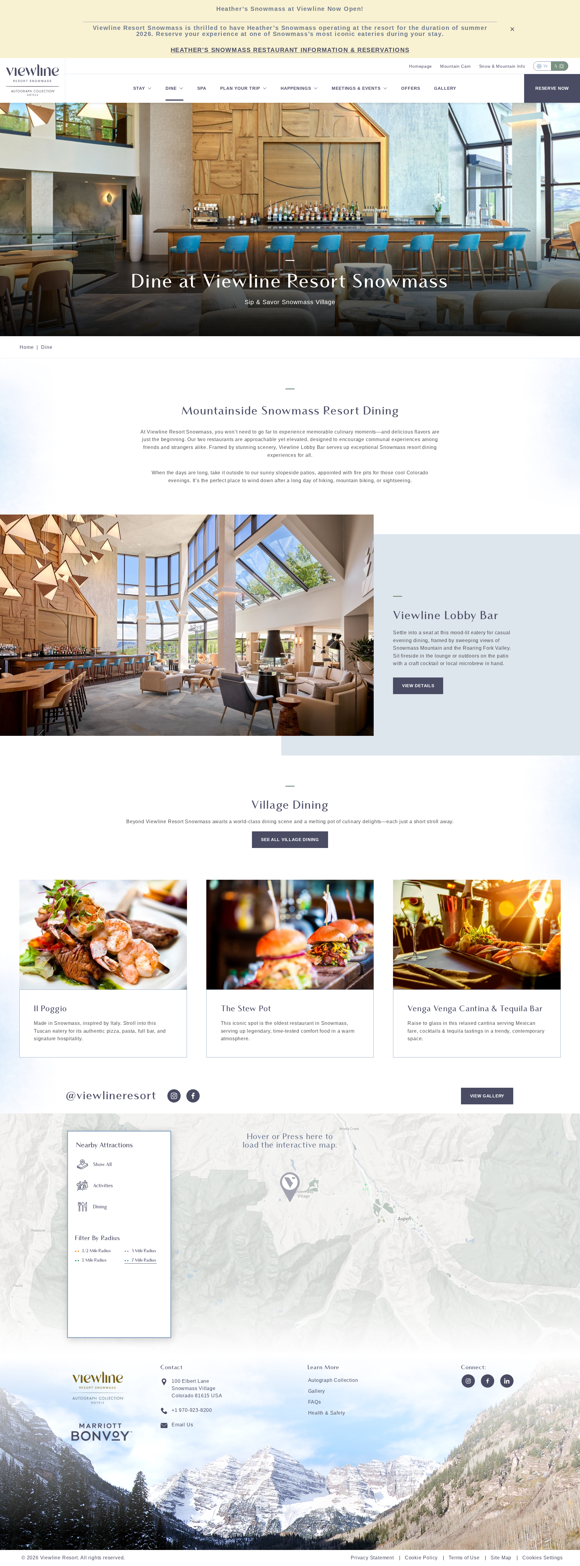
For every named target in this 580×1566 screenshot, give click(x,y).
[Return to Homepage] (32, 72)
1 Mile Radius (94, 1260)
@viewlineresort (111, 1096)
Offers (410, 88)
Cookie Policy (421, 1557)
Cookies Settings (542, 1557)
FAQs (314, 1402)
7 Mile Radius (143, 1260)
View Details (418, 685)
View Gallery (487, 1095)
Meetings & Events (356, 88)
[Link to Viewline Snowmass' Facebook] (487, 1381)
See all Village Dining (290, 839)
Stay (139, 88)
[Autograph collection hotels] (32, 94)
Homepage (420, 66)
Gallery (445, 88)
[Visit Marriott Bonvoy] (101, 1452)
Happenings (296, 88)
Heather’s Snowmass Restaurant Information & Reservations (290, 50)
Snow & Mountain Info (502, 66)
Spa (201, 88)
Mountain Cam (455, 66)
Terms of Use (464, 1557)
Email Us (182, 1424)
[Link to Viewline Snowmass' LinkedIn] (507, 1381)
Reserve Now (552, 88)
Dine (171, 88)
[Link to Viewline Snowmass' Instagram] (468, 1381)
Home (27, 347)
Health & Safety (326, 1412)
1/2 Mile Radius (96, 1251)
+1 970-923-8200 (192, 1410)
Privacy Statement (372, 1557)
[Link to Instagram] (174, 1096)
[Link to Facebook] (193, 1096)
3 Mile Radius (143, 1251)
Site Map (501, 1557)
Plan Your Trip (240, 88)
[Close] (512, 29)
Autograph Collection (333, 1380)
